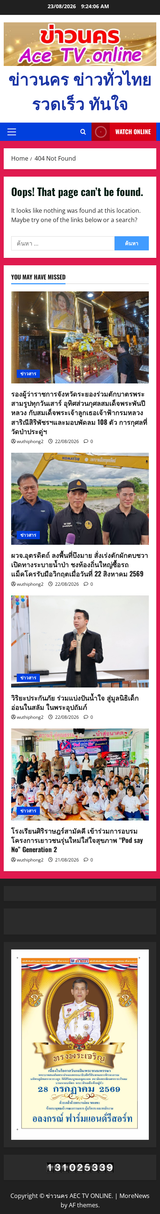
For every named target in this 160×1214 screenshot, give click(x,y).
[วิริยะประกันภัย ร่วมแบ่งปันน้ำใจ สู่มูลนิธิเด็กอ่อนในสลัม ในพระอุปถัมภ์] (80, 641)
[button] (12, 132)
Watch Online (133, 131)
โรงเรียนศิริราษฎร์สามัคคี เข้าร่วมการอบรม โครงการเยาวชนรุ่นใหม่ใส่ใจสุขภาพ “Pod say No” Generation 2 (77, 840)
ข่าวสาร (28, 373)
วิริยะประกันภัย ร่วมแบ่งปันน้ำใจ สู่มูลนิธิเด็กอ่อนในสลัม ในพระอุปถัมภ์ (75, 702)
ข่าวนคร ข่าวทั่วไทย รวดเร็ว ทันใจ (80, 90)
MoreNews (134, 1196)
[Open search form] (83, 132)
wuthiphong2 (30, 441)
